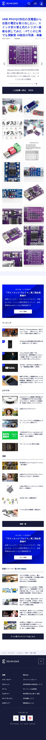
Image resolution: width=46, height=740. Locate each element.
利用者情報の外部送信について (33, 684)
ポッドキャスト (7, 698)
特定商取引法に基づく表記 (31, 693)
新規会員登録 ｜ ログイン (41, 3)
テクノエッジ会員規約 (30, 689)
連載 (3, 675)
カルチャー (6, 693)
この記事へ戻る (23, 90)
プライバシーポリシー (30, 679)
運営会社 (26, 675)
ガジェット (6, 684)
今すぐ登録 (23, 311)
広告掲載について (28, 698)
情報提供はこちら (28, 703)
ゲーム (4, 689)
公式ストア (6, 703)
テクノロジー (6, 679)
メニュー (35, 3)
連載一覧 (23, 524)
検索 (29, 3)
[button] (4, 63)
